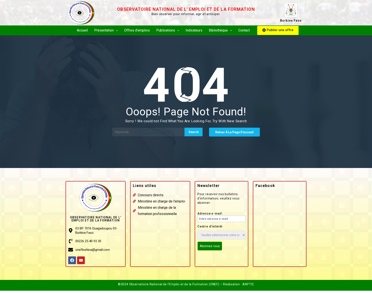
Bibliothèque (218, 30)
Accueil (82, 30)
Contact (244, 30)
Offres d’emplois (137, 30)
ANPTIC (248, 284)
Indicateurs (194, 30)
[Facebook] (72, 260)
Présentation (104, 30)
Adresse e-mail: (210, 213)
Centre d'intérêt (210, 226)
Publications (165, 30)
